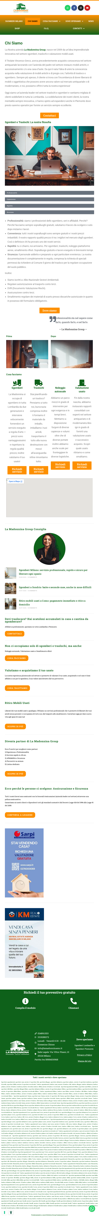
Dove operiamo (84, 1039)
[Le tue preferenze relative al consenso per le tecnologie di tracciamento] (4, 1212)
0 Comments (32, 577)
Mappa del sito (84, 1061)
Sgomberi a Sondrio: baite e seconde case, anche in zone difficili (55, 587)
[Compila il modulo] (25, 1001)
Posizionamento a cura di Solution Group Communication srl (49, 1215)
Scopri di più (15, 726)
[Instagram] (81, 8)
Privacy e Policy (84, 1055)
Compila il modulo (25, 1007)
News (91, 21)
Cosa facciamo (50, 21)
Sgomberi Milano (14, 21)
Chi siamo (33, 21)
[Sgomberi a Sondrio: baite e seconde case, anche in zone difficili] (10, 588)
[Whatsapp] (68, 8)
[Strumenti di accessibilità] (11, 1212)
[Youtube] (87, 8)
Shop (17, 28)
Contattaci (14, 633)
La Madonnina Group (35, 49)
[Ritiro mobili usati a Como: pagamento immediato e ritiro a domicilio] (10, 603)
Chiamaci (73, 1007)
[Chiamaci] (73, 1001)
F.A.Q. (46, 28)
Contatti (77, 28)
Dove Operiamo (73, 21)
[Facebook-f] (74, 8)
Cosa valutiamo (17, 688)
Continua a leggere (20, 815)
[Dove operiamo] (84, 1033)
